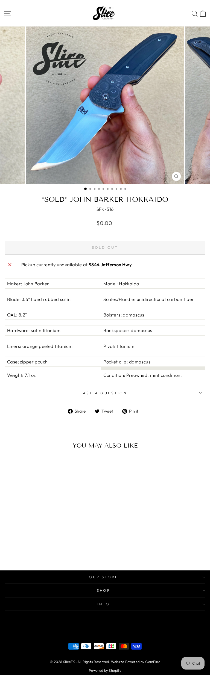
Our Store (103, 577)
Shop (104, 590)
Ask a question (105, 393)
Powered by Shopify (105, 670)
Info (103, 604)
